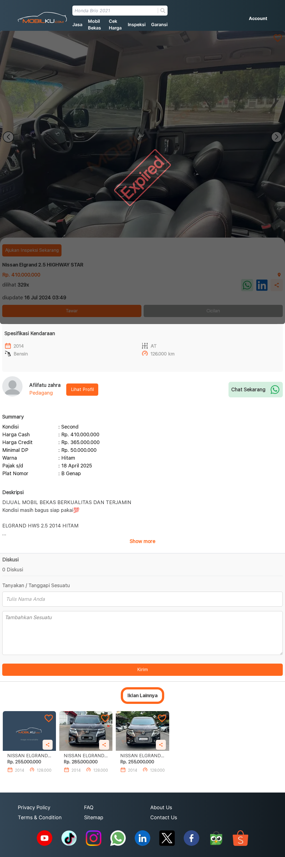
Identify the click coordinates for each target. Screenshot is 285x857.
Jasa (77, 24)
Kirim (142, 669)
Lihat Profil (82, 389)
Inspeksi (137, 24)
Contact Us (163, 817)
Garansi (159, 24)
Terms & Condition (40, 817)
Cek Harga (115, 24)
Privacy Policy (34, 807)
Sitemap (93, 817)
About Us (161, 807)
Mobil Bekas (94, 24)
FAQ (89, 807)
